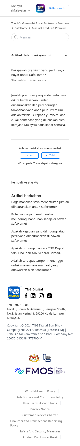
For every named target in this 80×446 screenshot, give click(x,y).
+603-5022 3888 (18, 305)
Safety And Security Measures (40, 431)
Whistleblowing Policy (40, 391)
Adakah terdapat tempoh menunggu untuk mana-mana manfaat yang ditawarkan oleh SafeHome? (37, 265)
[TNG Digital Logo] (40, 8)
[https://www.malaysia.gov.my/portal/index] (34, 358)
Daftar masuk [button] (57, 8)
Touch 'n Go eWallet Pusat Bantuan (32, 23)
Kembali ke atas (22, 182)
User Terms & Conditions (40, 403)
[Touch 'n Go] (14, 292)
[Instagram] (41, 295)
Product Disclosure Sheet (40, 437)
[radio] (29, 155)
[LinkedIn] (33, 295)
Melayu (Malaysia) (19, 8)
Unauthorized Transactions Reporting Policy (36, 423)
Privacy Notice (40, 409)
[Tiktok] (49, 295)
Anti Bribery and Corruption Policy (39, 397)
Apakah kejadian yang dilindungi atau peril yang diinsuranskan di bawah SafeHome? (38, 236)
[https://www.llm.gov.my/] (47, 358)
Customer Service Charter (40, 415)
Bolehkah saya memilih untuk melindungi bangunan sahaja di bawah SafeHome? (38, 218)
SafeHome (21, 28)
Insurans (63, 23)
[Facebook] (26, 295)
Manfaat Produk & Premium (49, 28)
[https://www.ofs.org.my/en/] (40, 371)
